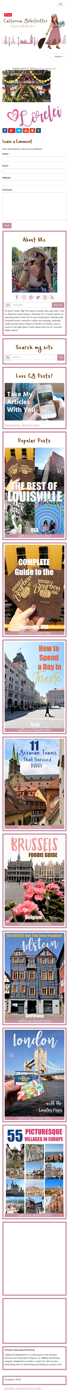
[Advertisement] (34, 1258)
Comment (7, 190)
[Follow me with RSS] (52, 297)
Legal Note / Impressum (16, 1388)
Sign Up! (58, 305)
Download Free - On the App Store (22, 425)
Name (5, 154)
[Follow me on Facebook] (17, 297)
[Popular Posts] (34, 493)
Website (6, 178)
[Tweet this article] (19, 130)
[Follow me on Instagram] (24, 297)
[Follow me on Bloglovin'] (45, 297)
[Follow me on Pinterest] (31, 297)
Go (60, 357)
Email (5, 166)
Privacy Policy (35, 1388)
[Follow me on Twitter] (38, 297)
